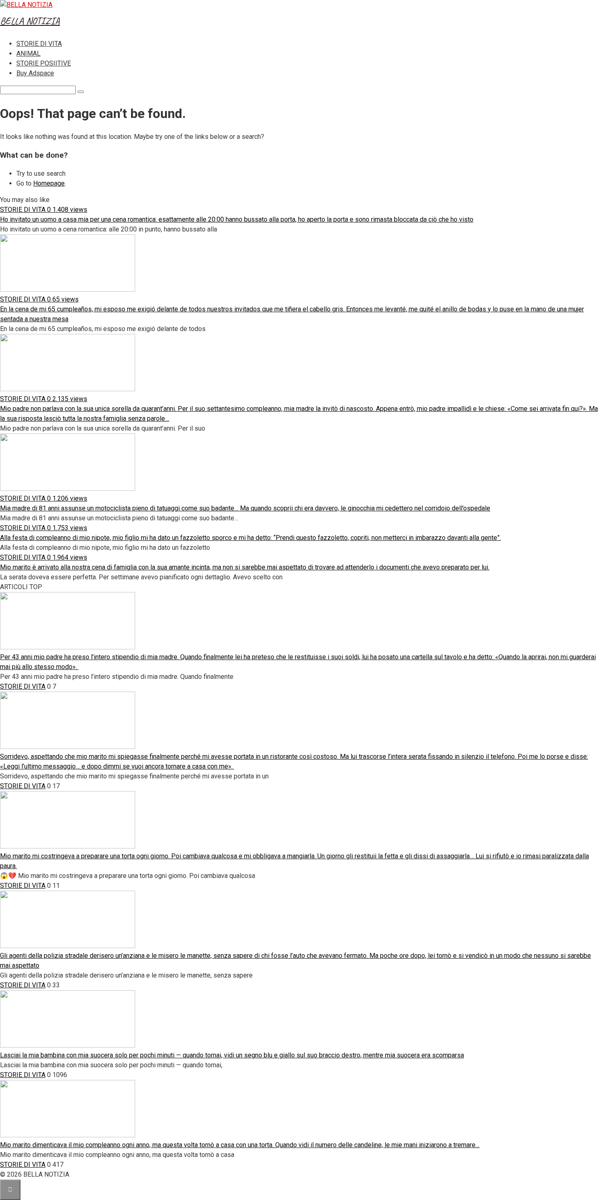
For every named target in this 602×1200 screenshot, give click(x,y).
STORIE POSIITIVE (43, 63)
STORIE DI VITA (39, 44)
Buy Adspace (35, 73)
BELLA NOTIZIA (30, 21)
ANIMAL (28, 53)
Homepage (49, 183)
